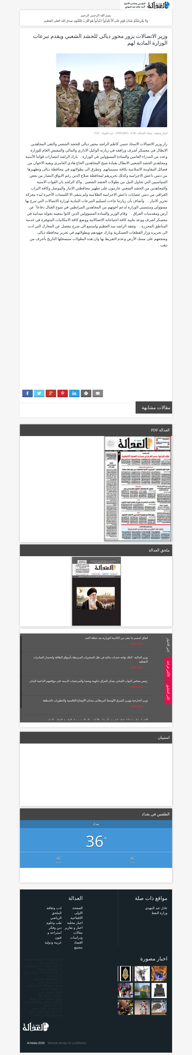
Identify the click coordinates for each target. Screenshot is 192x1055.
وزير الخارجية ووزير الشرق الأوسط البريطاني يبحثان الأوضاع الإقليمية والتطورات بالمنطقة (95, 700)
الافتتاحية (76, 918)
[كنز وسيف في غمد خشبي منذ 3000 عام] (159, 1007)
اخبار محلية (161, 133)
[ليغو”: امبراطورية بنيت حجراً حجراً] (125, 1007)
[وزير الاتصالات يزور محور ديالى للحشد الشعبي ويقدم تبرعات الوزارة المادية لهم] (111, 90)
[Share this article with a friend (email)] (97, 393)
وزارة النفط (159, 913)
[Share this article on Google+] (51, 393)
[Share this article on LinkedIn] (74, 393)
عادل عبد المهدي (156, 908)
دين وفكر (55, 927)
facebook (29, 5)
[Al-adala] (146, 5)
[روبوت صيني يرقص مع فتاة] (142, 1007)
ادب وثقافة (54, 908)
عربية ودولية (53, 942)
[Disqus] (96, 321)
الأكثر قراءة (168, 669)
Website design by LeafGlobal (67, 1043)
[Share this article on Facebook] (27, 393)
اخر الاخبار (168, 645)
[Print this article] (86, 393)
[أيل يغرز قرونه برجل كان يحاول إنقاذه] (142, 973)
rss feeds (23, 5)
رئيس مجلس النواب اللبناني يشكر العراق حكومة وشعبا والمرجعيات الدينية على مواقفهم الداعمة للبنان (89, 681)
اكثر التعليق (168, 692)
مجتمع (78, 947)
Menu (187, 64)
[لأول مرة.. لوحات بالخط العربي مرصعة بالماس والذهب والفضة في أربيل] (125, 973)
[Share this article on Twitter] (39, 393)
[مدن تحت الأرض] (159, 973)
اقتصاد (78, 942)
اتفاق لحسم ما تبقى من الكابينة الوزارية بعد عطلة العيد (116, 638)
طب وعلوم (54, 923)
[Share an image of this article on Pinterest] (62, 393)
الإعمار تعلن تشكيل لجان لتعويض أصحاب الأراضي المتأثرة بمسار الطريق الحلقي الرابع (98, 720)
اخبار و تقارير (74, 927)
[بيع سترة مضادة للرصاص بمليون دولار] (159, 990)
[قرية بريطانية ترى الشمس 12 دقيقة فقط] (142, 990)
